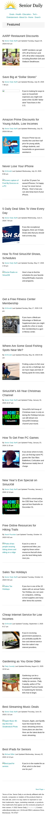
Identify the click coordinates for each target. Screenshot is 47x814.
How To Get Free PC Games (20, 437)
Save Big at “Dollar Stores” (19, 77)
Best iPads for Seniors (16, 749)
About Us (23, 17)
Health (18, 14)
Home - (31, 17)
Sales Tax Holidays (14, 572)
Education (27, 14)
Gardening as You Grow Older (21, 661)
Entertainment (12, 17)
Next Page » (40, 789)
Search (37, 17)
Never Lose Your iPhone (18, 166)
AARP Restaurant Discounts (20, 35)
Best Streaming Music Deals (20, 706)
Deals (11, 14)
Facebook (31, 807)
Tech (35, 14)
